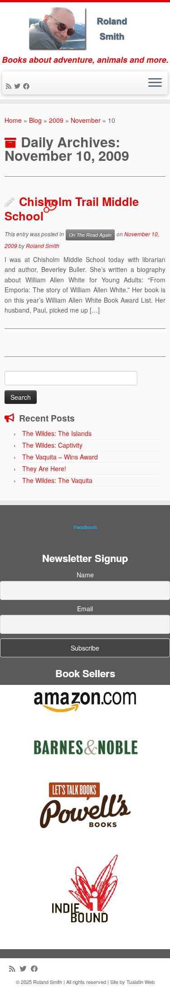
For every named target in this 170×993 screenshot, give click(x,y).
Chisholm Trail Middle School (72, 208)
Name (85, 574)
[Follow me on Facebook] (27, 85)
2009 (56, 120)
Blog (35, 120)
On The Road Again (90, 234)
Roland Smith (42, 245)
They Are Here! (44, 468)
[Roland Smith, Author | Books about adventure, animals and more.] (85, 29)
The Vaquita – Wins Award (60, 456)
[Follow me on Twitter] (18, 85)
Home (13, 120)
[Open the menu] (155, 83)
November (86, 120)
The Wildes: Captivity (52, 445)
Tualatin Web (140, 981)
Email (85, 608)
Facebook (85, 527)
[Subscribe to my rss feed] (10, 85)
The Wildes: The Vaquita (57, 480)
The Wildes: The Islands (57, 433)
